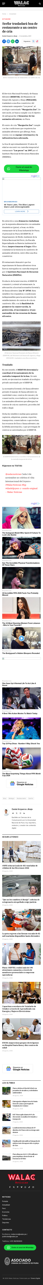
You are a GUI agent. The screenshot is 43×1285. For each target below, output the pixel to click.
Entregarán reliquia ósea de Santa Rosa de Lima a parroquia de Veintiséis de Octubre (25, 1103)
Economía (5, 1212)
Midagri (11, 798)
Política (4, 1215)
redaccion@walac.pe (18, 1234)
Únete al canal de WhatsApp (24, 168)
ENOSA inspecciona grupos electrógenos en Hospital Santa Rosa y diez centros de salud (20, 1045)
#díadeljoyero (12, 488)
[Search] (39, 3)
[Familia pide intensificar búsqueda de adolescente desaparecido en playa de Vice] (6, 1143)
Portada (5, 1201)
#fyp (24, 484)
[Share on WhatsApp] (13, 41)
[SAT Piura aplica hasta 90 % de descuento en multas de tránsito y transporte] (6, 1117)
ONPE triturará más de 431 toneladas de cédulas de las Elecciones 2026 (20, 867)
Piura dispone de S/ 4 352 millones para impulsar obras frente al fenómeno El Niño (25, 1156)
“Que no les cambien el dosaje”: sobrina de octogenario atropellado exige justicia (20, 901)
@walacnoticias (13, 474)
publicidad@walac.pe (10, 1236)
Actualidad (6, 19)
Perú (4, 1208)
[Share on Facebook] (4, 41)
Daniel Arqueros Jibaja (9, 36)
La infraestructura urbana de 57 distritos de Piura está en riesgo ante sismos (26, 1130)
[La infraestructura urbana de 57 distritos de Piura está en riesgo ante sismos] (6, 1130)
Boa (4, 798)
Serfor (31, 798)
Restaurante (21, 798)
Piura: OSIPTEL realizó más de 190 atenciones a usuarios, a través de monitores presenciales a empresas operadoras (18, 971)
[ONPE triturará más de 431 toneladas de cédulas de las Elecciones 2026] (21, 852)
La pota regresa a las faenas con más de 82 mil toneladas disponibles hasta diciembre (21, 934)
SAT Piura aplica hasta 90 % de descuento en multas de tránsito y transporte (25, 1117)
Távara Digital (35, 1278)
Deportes (5, 1222)
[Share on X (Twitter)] (8, 41)
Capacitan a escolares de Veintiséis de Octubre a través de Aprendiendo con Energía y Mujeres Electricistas (19, 1008)
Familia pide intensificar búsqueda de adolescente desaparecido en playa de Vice (26, 1143)
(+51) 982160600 (16, 1241)
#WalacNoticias (13, 484)
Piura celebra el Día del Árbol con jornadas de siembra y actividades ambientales (25, 1090)
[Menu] (3, 3)
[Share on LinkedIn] (17, 41)
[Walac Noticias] (21, 3)
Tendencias (6, 1219)
